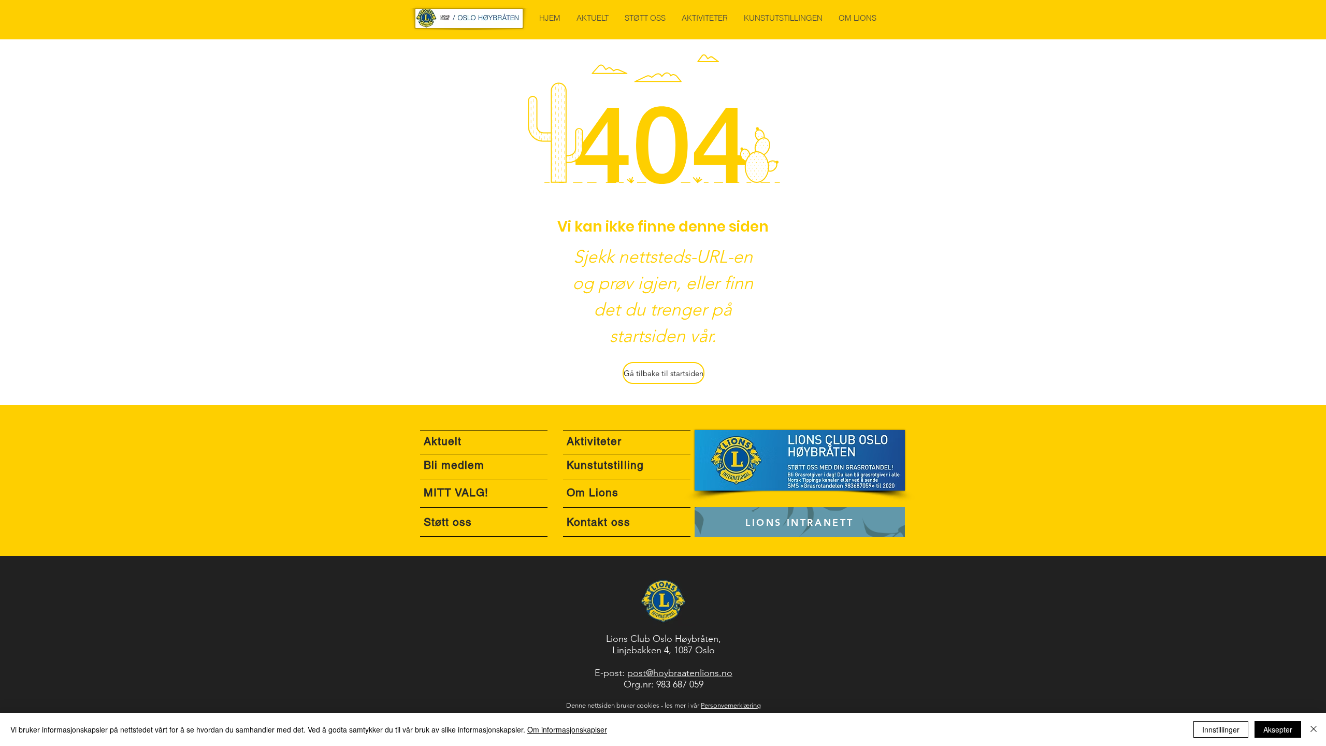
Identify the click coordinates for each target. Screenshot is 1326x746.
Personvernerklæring (731, 705)
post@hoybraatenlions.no (679, 673)
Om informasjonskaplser (567, 729)
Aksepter (1277, 729)
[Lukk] (1313, 729)
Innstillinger (1220, 729)
